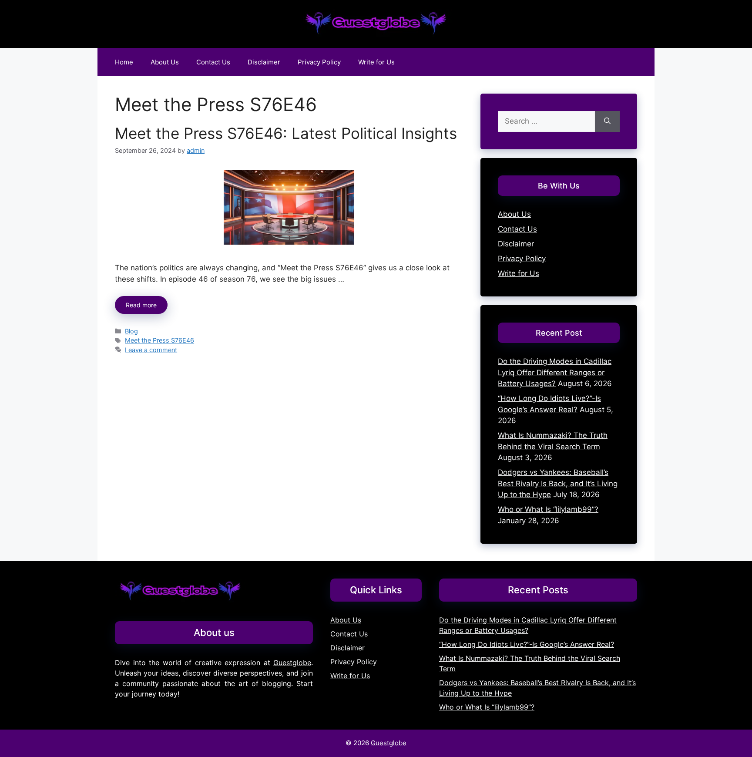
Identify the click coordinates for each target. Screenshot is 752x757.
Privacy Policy (319, 62)
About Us (165, 62)
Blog (131, 331)
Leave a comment (151, 349)
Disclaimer (264, 62)
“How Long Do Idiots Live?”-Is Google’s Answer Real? (526, 644)
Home (124, 62)
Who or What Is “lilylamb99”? (548, 509)
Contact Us (213, 62)
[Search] (607, 121)
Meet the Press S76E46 (159, 340)
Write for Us (376, 62)
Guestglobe (292, 662)
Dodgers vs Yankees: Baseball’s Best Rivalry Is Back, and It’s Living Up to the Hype (558, 483)
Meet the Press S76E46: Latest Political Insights (286, 133)
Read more (141, 305)
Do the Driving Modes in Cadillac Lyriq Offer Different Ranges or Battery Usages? (554, 372)
